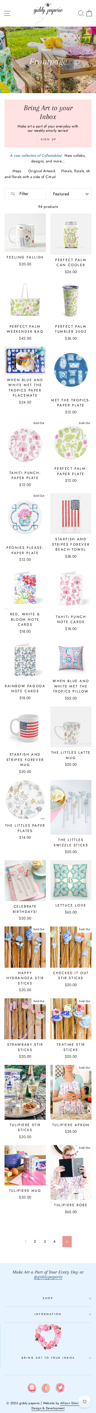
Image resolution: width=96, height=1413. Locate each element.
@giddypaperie (48, 1276)
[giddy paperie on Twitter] (60, 1388)
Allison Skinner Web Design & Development (60, 1406)
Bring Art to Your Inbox (48, 1358)
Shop (48, 1298)
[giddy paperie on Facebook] (46, 1389)
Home (46, 49)
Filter (23, 194)
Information (48, 1314)
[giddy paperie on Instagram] (32, 1389)
